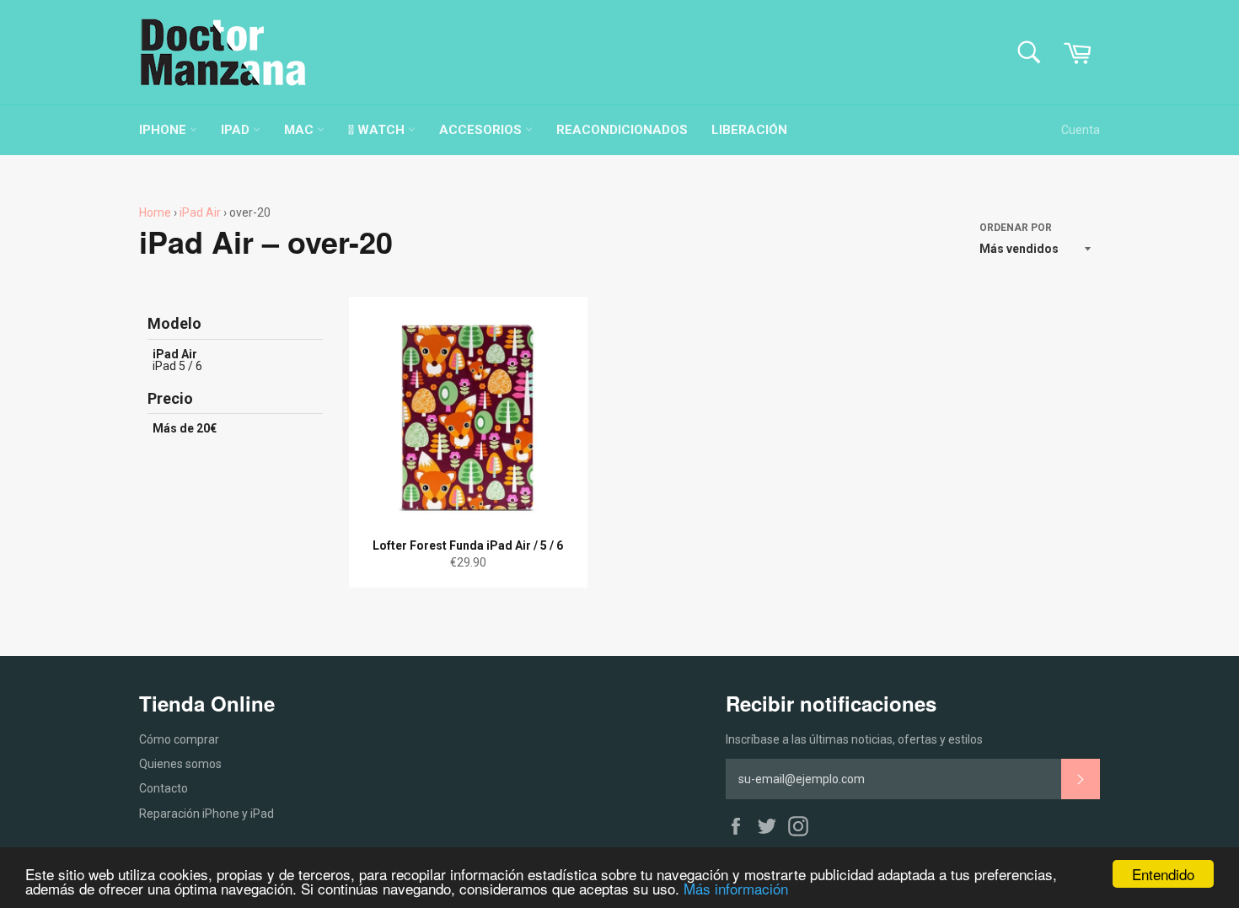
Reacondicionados (622, 129)
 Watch (378, 129)
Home (155, 212)
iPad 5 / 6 (177, 366)
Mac (300, 129)
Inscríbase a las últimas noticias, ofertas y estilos (854, 739)
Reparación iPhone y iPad (206, 813)
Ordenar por (1015, 228)
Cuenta (1080, 130)
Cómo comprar (179, 739)
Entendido (1163, 873)
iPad (237, 129)
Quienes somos (180, 764)
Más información (736, 888)
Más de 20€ (185, 428)
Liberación (749, 129)
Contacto (163, 788)
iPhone (164, 129)
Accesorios (482, 129)
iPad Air (200, 212)
